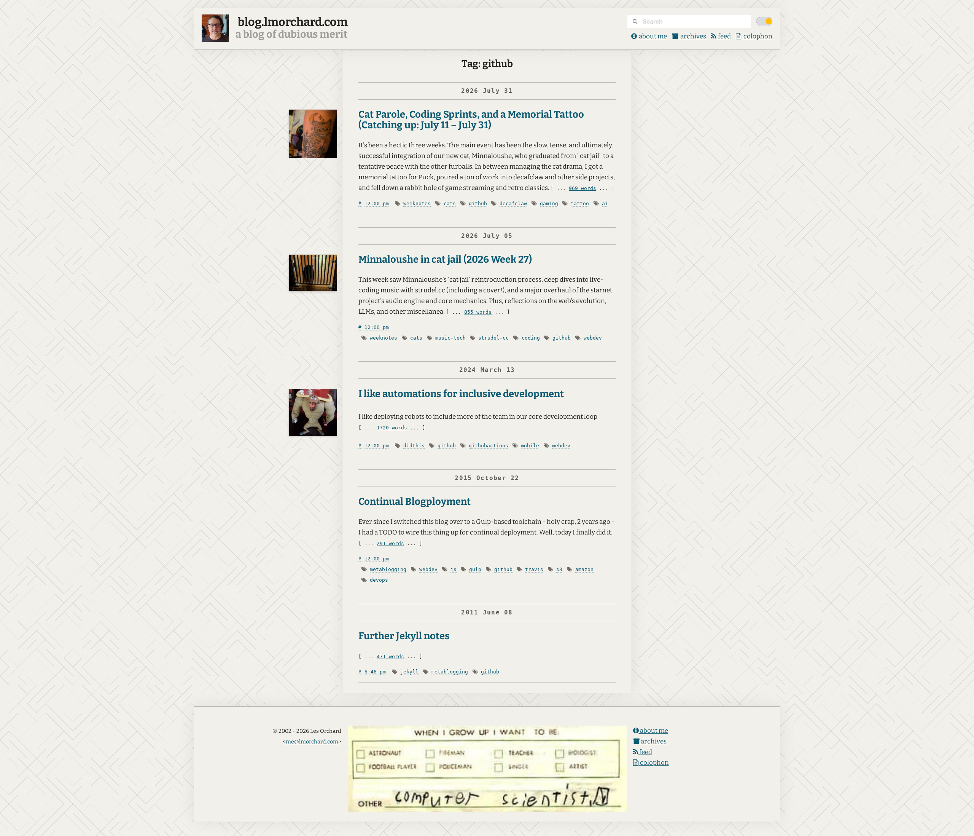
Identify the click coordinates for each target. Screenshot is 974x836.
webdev (593, 338)
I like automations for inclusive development (461, 394)
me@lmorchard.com (312, 741)
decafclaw (513, 203)
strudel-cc (493, 338)
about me (652, 36)
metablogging (388, 569)
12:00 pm (376, 203)
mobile (530, 445)
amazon (584, 569)
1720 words (392, 428)
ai (605, 203)
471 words (390, 656)
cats (450, 203)
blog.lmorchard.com (293, 22)
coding (531, 338)
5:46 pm (375, 672)
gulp (475, 569)
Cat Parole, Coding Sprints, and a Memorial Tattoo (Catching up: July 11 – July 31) (471, 119)
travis (534, 569)
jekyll (409, 672)
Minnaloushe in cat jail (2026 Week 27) (445, 259)
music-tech (450, 338)
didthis (414, 445)
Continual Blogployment (414, 501)
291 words (390, 543)
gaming (549, 203)
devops (379, 580)
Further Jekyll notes (404, 636)
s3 (559, 569)
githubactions (488, 445)
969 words (582, 188)
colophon (757, 36)
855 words (478, 312)
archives (692, 36)
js (453, 569)
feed (724, 36)
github (478, 203)
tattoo (580, 203)
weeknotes (417, 203)
